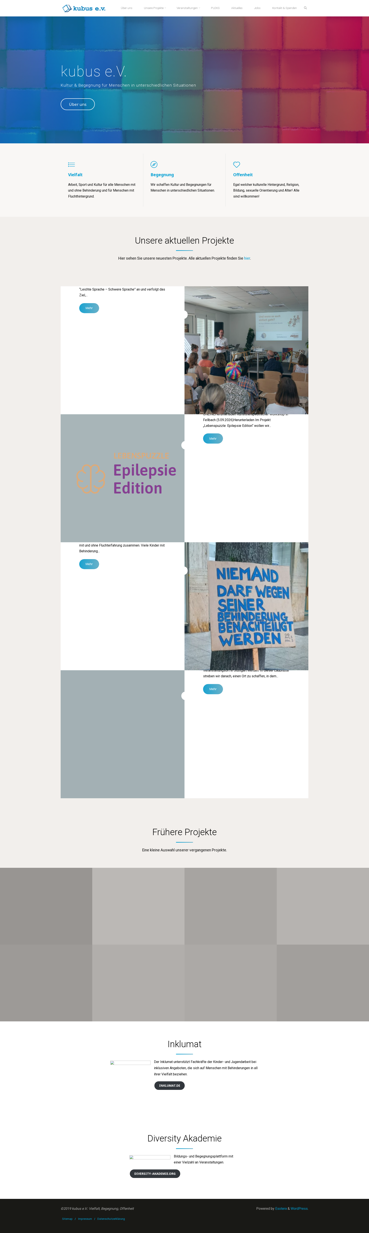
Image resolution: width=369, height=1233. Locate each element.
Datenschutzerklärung (111, 1218)
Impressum (85, 1218)
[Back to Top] (352, 1227)
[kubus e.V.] (84, 8)
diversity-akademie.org (155, 1174)
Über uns (77, 104)
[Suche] (305, 8)
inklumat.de (169, 1085)
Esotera (280, 1209)
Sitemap (67, 1218)
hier (247, 258)
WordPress (299, 1209)
